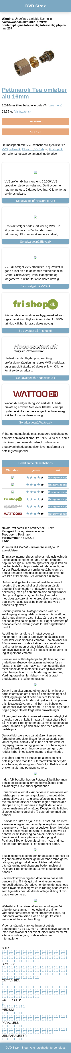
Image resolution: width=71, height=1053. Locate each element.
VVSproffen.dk (11, 149)
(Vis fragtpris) (22, 111)
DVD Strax (35, 6)
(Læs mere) (55, 105)
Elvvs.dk (27, 149)
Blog (25, 1047)
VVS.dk (39, 149)
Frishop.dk (56, 149)
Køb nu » (36, 131)
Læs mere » (35, 121)
